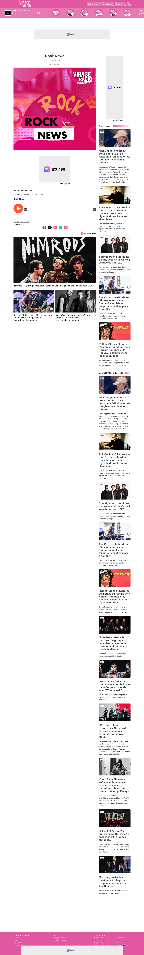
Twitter (16, 940)
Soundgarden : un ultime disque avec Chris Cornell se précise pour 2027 (114, 259)
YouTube (16, 945)
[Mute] (38, 13)
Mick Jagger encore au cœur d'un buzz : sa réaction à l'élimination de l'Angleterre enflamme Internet (114, 156)
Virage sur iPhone (61, 938)
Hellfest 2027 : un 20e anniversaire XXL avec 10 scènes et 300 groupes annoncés (114, 835)
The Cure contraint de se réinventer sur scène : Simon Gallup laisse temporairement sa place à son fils (114, 303)
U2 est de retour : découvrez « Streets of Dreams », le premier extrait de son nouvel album (112, 731)
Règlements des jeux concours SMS (108, 943)
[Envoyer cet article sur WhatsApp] (60, 228)
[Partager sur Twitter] (49, 228)
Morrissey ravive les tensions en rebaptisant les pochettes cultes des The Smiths (113, 881)
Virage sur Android (61, 940)
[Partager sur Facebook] (43, 228)
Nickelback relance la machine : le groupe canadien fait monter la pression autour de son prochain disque (113, 643)
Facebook (17, 938)
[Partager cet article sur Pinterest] (54, 228)
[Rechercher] (129, 4)
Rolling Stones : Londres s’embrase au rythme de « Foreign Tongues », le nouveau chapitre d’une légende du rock (114, 350)
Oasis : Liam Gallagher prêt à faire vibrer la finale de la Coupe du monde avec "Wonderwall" (114, 686)
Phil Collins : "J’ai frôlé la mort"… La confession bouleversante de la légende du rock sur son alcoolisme (114, 213)
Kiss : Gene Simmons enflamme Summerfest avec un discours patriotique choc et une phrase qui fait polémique (114, 785)
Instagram (17, 943)
